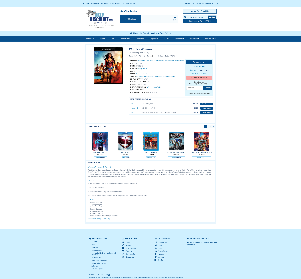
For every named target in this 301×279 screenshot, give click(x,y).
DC (137, 76)
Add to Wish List (200, 78)
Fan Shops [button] (140, 39)
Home (86, 3)
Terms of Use (96, 257)
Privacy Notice (96, 250)
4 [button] (213, 126)
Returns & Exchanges (99, 260)
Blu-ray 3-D (134, 108)
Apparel (161, 257)
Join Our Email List (201, 11)
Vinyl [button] (112, 39)
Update (208, 88)
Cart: (195, 17)
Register (96, 3)
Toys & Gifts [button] (193, 39)
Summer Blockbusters (146, 76)
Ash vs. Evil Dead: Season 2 (176, 152)
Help (93, 244)
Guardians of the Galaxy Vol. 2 (202, 152)
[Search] (174, 19)
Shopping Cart (131, 254)
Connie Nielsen (159, 60)
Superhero (158, 76)
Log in (105, 3)
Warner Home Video (154, 87)
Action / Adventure (142, 74)
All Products (131, 19)
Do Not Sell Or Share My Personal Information (103, 253)
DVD (132, 104)
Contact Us (130, 257)
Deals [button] (209, 39)
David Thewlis (179, 60)
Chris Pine (149, 60)
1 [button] (205, 126)
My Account (116, 3)
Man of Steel (125, 152)
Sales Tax (94, 266)
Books (160, 260)
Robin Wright (169, 60)
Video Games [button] (125, 39)
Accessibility (95, 247)
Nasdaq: (100, 27)
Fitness (161, 254)
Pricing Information (98, 263)
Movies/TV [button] (89, 39)
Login (128, 242)
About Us (94, 242)
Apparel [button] (154, 39)
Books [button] (166, 39)
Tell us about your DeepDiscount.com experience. (202, 243)
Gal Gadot (141, 60)
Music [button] (102, 39)
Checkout (212, 17)
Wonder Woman (169, 76)
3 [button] (210, 126)
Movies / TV (162, 242)
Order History (130, 3)
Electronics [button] (179, 39)
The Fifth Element (151, 152)
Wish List (129, 251)
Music (160, 245)
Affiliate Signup (97, 269)
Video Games (163, 251)
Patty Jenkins (142, 68)
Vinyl (160, 248)
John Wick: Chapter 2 (100, 152)
